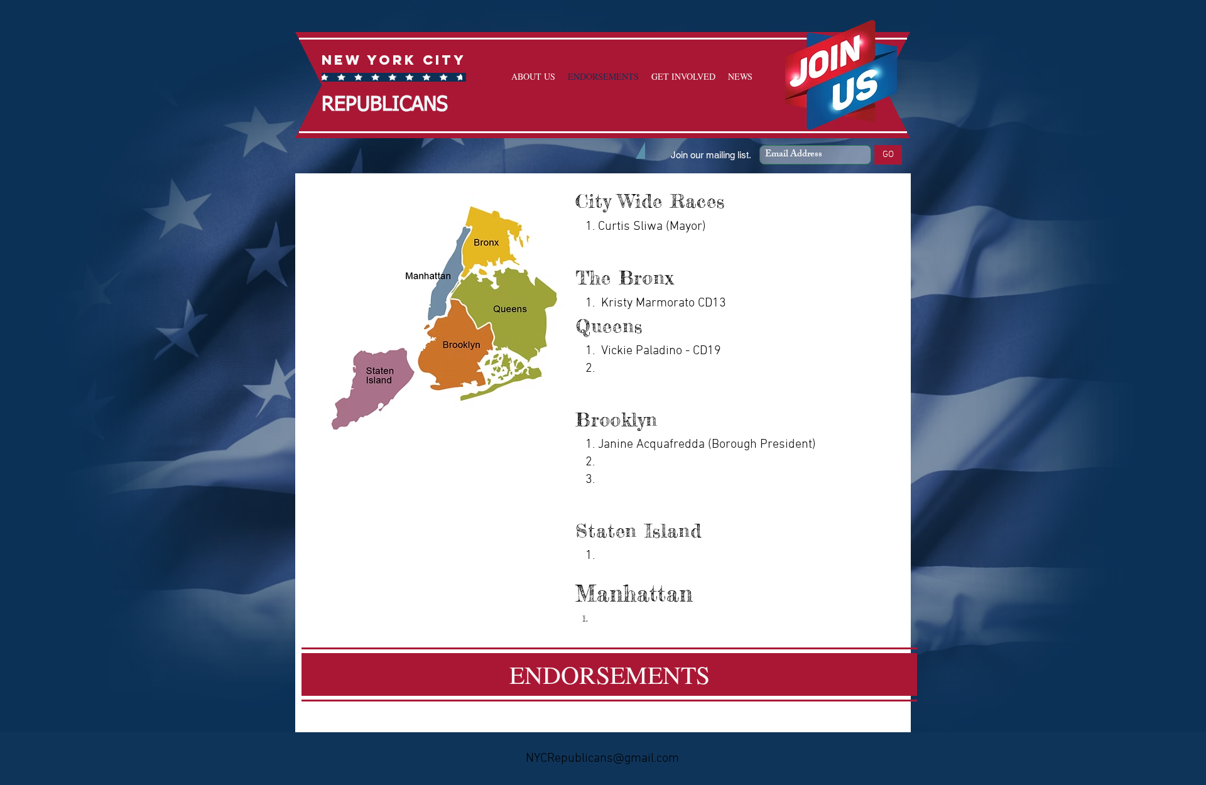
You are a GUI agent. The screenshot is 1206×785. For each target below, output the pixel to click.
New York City (394, 59)
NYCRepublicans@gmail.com (602, 758)
